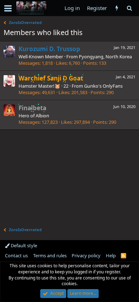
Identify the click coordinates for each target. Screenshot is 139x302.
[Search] (129, 8)
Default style (23, 245)
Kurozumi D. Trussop (49, 49)
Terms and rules (50, 255)
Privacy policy (86, 255)
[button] (8, 8)
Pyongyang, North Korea (105, 56)
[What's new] (116, 8)
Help (111, 255)
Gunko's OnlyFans (103, 86)
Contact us (16, 255)
